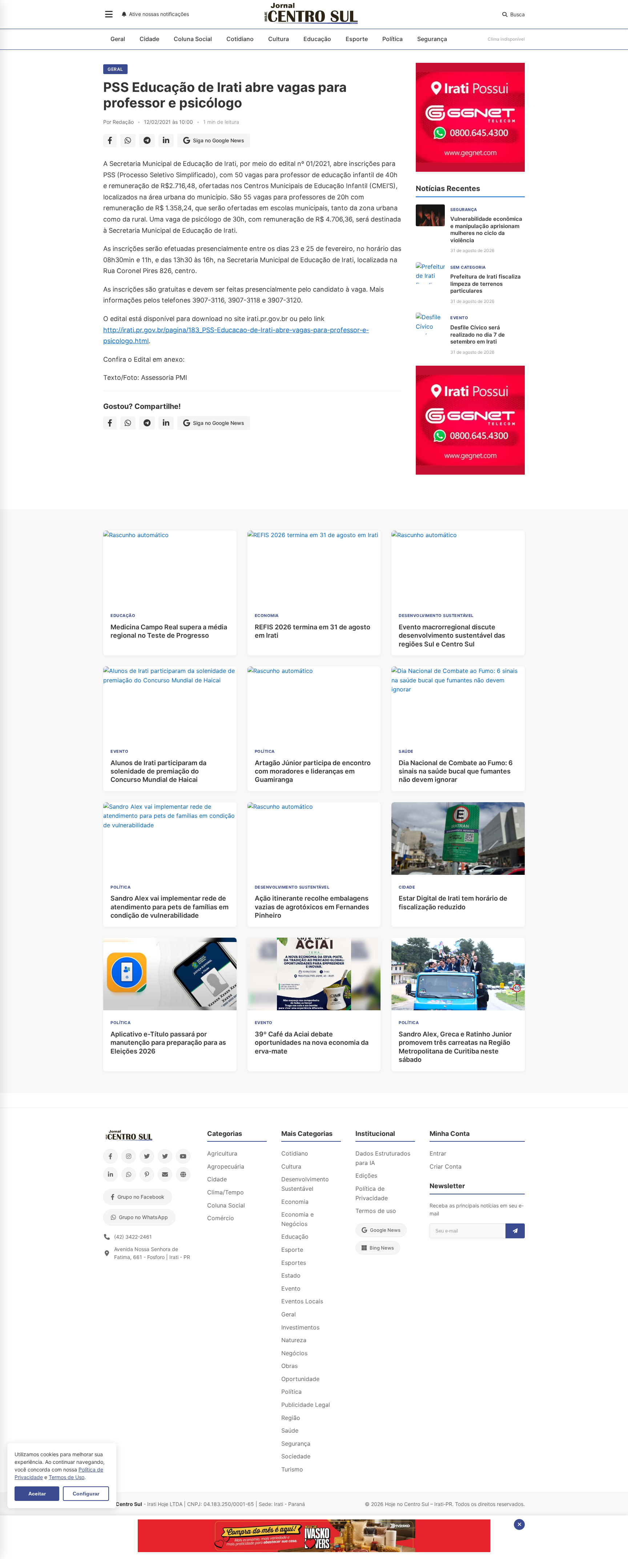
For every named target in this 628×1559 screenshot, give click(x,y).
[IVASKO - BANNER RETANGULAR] (314, 1550)
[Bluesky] (165, 1156)
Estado (291, 1275)
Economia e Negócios (297, 1219)
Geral (117, 38)
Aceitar (37, 1494)
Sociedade (295, 1456)
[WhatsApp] (128, 1174)
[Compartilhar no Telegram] (147, 140)
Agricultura (222, 1153)
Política (392, 38)
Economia (295, 1201)
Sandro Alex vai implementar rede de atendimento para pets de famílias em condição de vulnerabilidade (169, 906)
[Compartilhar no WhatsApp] (128, 140)
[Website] (183, 1174)
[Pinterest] (147, 1174)
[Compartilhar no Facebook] (110, 140)
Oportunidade (300, 1379)
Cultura (278, 38)
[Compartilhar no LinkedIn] (166, 140)
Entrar (438, 1153)
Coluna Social (193, 38)
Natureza (293, 1340)
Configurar (86, 1494)
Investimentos (300, 1327)
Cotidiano (240, 38)
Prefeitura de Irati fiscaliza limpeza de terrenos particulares (485, 283)
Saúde (289, 1430)
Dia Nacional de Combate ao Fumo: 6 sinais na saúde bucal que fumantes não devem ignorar (456, 771)
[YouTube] (183, 1156)
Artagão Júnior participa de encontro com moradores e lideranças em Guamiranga (313, 771)
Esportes (293, 1262)
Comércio (220, 1218)
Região (290, 1417)
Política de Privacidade (371, 1193)
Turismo (292, 1469)
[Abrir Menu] (108, 14)
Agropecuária (225, 1166)
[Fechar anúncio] (519, 1524)
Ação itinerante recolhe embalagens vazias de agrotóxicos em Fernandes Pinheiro (312, 906)
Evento (291, 1288)
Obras (289, 1365)
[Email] (165, 1174)
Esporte (357, 38)
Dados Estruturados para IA (382, 1158)
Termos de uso (375, 1210)
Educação (317, 38)
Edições (366, 1175)
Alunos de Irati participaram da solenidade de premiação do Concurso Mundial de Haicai (158, 771)
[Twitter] (147, 1156)
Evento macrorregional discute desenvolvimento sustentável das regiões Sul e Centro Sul (452, 635)
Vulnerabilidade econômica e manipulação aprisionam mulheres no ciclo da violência (486, 229)
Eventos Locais (302, 1301)
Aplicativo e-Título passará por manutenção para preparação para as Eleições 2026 (168, 1042)
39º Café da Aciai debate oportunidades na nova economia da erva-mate (312, 1042)
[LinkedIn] (110, 1174)
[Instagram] (128, 1156)
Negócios (294, 1353)
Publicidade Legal (305, 1404)
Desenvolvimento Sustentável (305, 1184)
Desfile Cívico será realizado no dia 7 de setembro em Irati (477, 334)
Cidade (149, 38)
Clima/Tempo (225, 1192)
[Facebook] (110, 1156)
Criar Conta (446, 1166)
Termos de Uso (66, 1477)
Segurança (432, 38)
